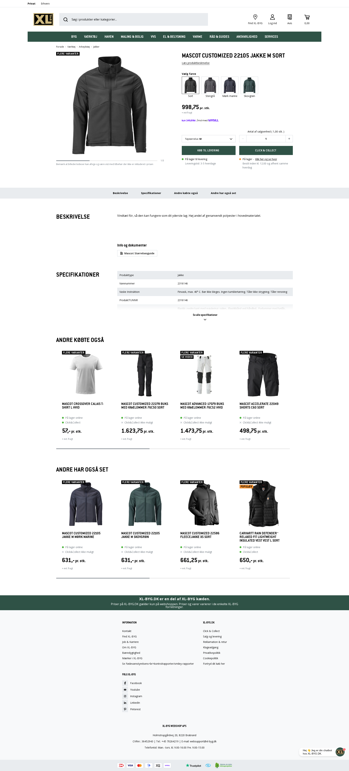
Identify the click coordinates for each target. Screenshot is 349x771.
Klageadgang (210, 647)
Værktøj (71, 46)
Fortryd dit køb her (214, 663)
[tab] (74, 37)
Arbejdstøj (84, 46)
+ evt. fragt (67, 438)
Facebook (136, 683)
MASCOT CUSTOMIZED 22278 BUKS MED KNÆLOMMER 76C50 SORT (144, 405)
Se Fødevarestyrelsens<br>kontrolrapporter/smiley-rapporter (158, 663)
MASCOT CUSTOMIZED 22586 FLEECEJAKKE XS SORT (199, 535)
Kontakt (126, 631)
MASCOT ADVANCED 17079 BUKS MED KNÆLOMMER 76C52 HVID (202, 405)
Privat (31, 3)
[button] (162, 105)
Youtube (135, 689)
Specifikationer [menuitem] (151, 193)
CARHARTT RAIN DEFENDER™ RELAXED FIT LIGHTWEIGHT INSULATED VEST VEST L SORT (260, 536)
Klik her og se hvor (266, 159)
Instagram (136, 696)
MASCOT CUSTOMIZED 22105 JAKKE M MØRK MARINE (81, 535)
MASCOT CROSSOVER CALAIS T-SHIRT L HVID (83, 405)
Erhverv (45, 3)
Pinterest (135, 709)
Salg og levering (212, 636)
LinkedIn (135, 702)
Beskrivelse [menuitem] (120, 193)
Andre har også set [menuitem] (223, 193)
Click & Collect (211, 631)
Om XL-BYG (129, 647)
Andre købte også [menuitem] (186, 193)
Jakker (96, 46)
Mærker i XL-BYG (132, 658)
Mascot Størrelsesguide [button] (139, 253)
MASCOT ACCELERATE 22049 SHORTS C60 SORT (259, 405)
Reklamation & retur (215, 642)
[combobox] (209, 138)
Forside (60, 46)
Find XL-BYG (129, 636)
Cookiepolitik (210, 658)
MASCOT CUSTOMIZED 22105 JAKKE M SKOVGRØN (140, 535)
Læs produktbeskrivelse (196, 63)
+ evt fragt (187, 112)
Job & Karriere (130, 642)
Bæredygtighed (131, 653)
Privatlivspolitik (211, 653)
